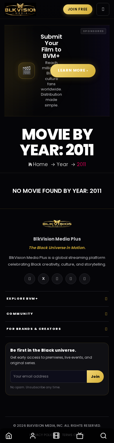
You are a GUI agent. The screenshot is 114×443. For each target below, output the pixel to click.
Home (40, 164)
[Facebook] (29, 278)
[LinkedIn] (70, 278)
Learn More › (73, 70)
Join (95, 376)
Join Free (78, 9)
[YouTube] (57, 278)
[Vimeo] (84, 278)
